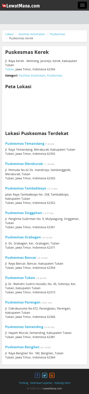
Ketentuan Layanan (41, 383)
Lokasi (9, 34)
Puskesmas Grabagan (23, 237)
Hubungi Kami (62, 383)
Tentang (23, 383)
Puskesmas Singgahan (23, 213)
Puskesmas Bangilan (22, 347)
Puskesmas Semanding (24, 327)
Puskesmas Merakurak (24, 163)
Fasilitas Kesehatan (31, 34)
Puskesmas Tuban (20, 277)
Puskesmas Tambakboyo (25, 188)
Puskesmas (57, 34)
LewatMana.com (52, 388)
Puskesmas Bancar (20, 257)
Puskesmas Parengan (23, 302)
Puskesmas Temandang (24, 143)
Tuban (9, 69)
